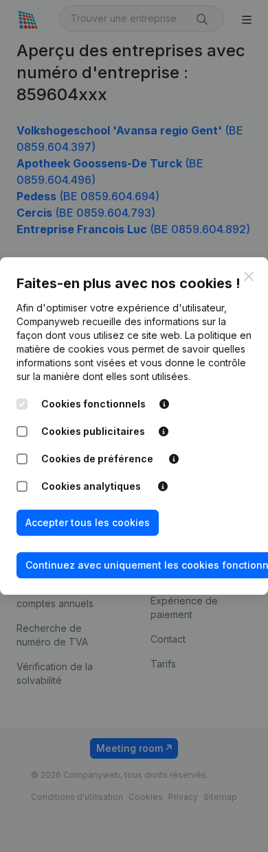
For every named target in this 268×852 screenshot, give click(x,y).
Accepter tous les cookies (87, 522)
